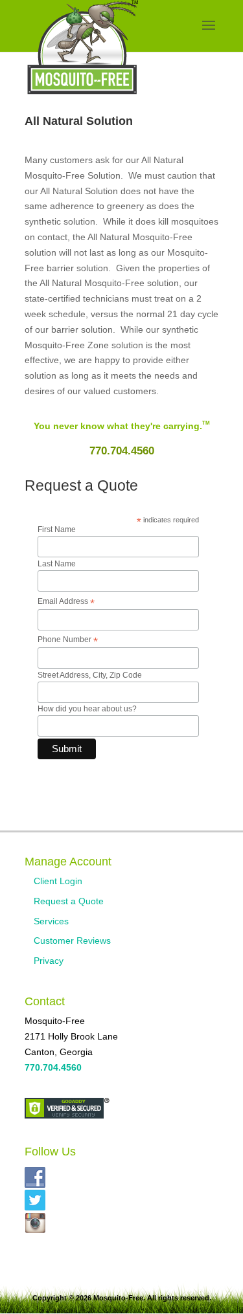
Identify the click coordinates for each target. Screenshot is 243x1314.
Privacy (49, 960)
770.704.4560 (121, 451)
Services (51, 921)
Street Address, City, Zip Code (90, 675)
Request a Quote (69, 901)
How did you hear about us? (87, 708)
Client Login (58, 881)
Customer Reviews (72, 940)
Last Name (57, 563)
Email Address (66, 602)
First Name (57, 529)
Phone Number (68, 640)
